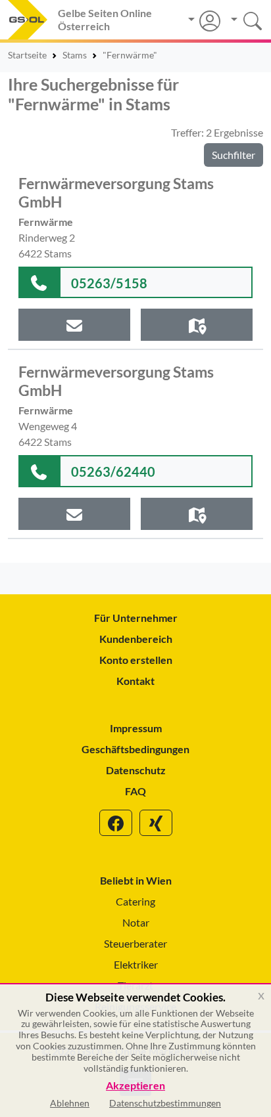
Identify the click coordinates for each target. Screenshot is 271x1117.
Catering (135, 901)
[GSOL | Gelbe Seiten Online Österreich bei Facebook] (115, 823)
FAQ (135, 791)
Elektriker (136, 964)
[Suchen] (241, 19)
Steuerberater (135, 943)
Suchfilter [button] (233, 154)
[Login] (204, 21)
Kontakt (135, 680)
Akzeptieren (135, 1085)
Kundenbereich (135, 638)
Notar (135, 922)
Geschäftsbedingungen (135, 749)
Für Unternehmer (136, 617)
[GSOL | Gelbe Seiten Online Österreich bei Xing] (155, 823)
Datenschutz (136, 770)
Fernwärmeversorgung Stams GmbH (116, 192)
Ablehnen (69, 1102)
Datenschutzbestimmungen (165, 1102)
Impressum (136, 728)
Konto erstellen (135, 659)
